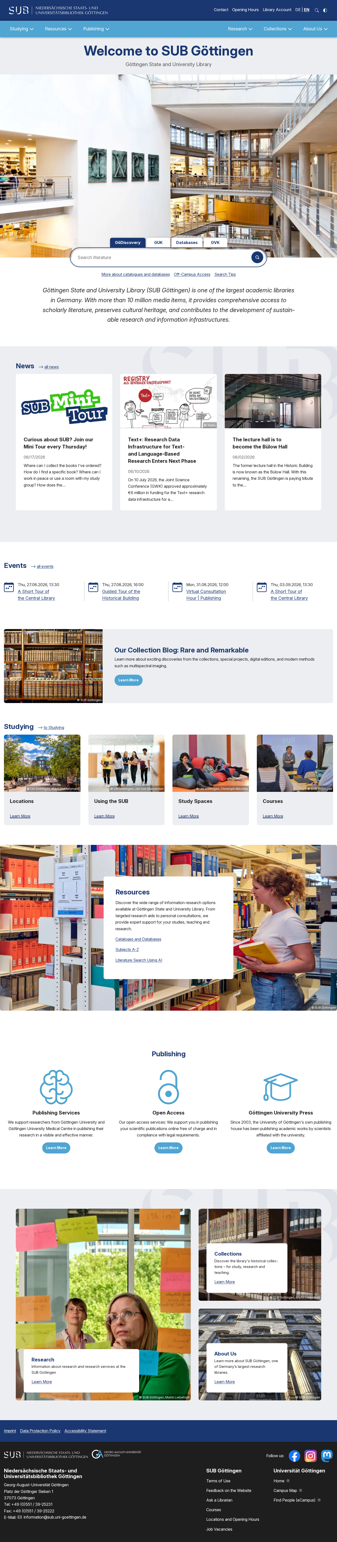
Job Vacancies (219, 1529)
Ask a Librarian (219, 1500)
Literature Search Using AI (138, 960)
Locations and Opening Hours (232, 1519)
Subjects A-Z (127, 949)
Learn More (128, 680)
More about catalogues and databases (135, 274)
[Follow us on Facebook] (294, 1456)
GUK (158, 242)
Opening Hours (245, 9)
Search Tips (225, 274)
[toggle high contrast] (325, 10)
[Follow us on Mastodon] (327, 1456)
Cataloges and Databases (138, 939)
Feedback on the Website (228, 1490)
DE (298, 9)
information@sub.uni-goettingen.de (55, 1517)
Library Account (277, 9)
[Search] (257, 257)
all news (51, 366)
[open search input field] (316, 10)
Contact (221, 9)
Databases (187, 242)
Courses (213, 1509)
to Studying (54, 727)
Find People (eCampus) (295, 1500)
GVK (215, 242)
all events (45, 566)
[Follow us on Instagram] (310, 1456)
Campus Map (286, 1490)
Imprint (10, 1430)
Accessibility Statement (85, 1430)
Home (279, 1480)
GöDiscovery (128, 242)
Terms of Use (218, 1480)
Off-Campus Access (192, 274)
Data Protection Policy (40, 1430)
